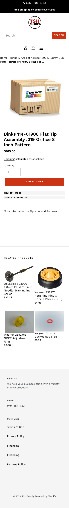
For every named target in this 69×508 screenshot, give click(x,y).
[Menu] (41, 48)
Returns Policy (16, 464)
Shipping (9, 158)
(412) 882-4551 (36, 3)
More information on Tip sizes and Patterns (31, 211)
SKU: (12, 193)
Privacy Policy (16, 436)
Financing (13, 445)
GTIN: (15, 197)
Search (59, 35)
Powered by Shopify (45, 496)
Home (4, 57)
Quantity (9, 165)
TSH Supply (28, 496)
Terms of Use (15, 427)
